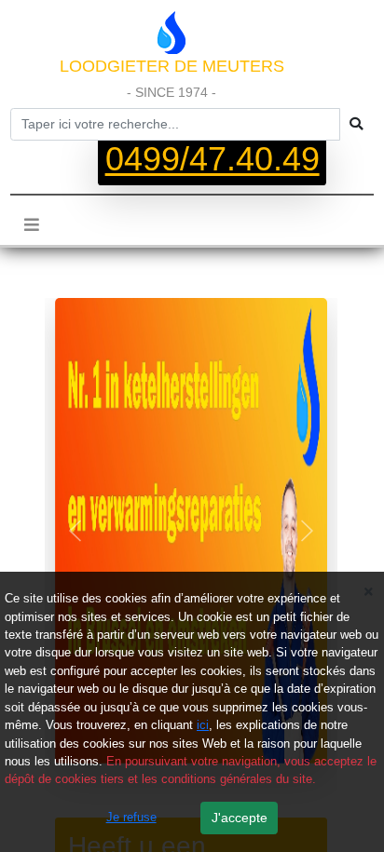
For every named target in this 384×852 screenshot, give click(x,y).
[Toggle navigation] (31, 225)
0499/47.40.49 (212, 160)
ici (203, 725)
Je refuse (131, 817)
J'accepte (239, 817)
